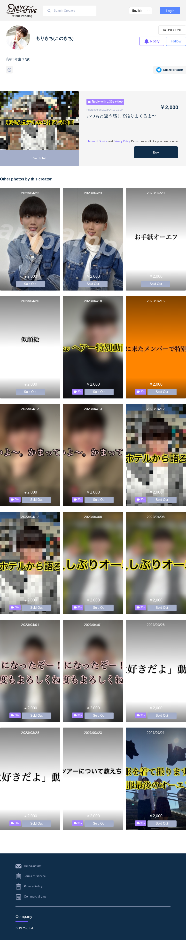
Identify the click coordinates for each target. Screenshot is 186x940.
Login (170, 11)
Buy (156, 152)
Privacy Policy (122, 141)
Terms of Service (98, 141)
